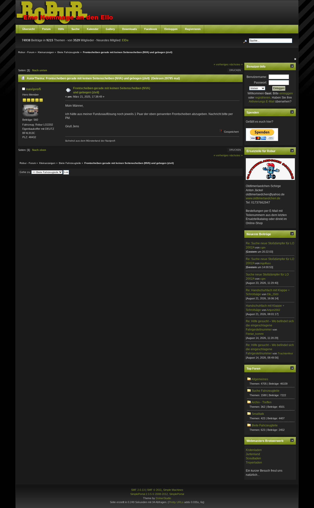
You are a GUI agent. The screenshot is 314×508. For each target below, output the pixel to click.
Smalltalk (258, 414)
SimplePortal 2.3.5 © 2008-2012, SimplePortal (157, 494)
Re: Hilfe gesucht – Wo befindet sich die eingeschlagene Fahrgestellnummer (270, 325)
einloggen (286, 93)
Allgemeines (259, 379)
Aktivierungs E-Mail (262, 101)
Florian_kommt (254, 333)
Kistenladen (254, 450)
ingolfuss (265, 263)
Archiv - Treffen (261, 402)
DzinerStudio (163, 498)
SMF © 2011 (154, 489)
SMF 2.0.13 (138, 489)
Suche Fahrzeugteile (265, 390)
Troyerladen (254, 462)
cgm (262, 247)
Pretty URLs (176, 502)
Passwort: (260, 82)
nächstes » (236, 64)
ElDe (125, 40)
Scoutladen (253, 458)
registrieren (262, 97)
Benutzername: (257, 77)
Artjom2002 (273, 309)
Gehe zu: (25, 172)
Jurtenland (253, 454)
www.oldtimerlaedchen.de (263, 198)
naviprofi (33, 89)
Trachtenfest (285, 353)
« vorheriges (221, 64)
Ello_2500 (272, 294)
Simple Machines (173, 489)
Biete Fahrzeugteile (265, 425)
